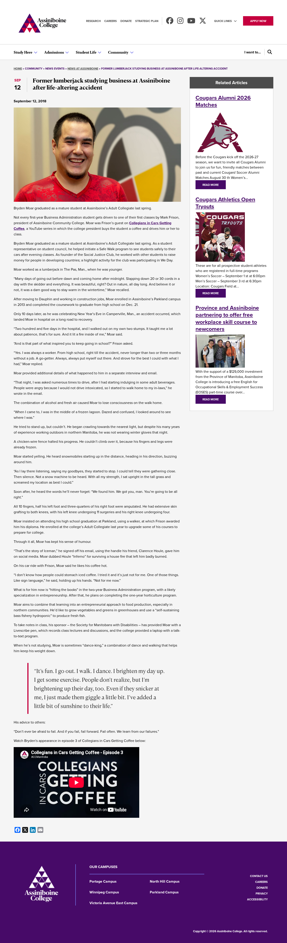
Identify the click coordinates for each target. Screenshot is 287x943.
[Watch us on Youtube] (191, 22)
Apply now (258, 21)
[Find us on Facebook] (169, 22)
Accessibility (257, 899)
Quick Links (223, 21)
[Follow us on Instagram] (180, 22)
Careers (110, 21)
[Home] (42, 24)
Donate (126, 21)
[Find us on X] (202, 22)
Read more (210, 185)
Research (93, 21)
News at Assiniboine (82, 68)
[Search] (268, 52)
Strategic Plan (146, 21)
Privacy (262, 893)
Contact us (259, 876)
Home (18, 68)
